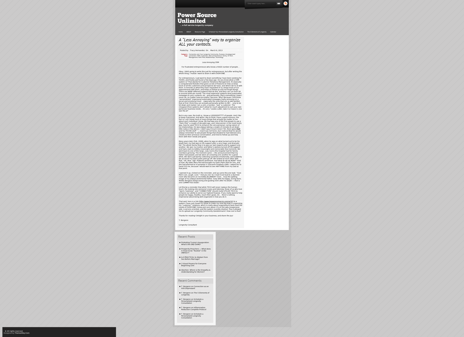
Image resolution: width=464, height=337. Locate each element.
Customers (204, 56)
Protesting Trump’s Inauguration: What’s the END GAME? (195, 243)
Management (193, 57)
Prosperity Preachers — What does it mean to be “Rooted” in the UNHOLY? (196, 251)
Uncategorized (230, 54)
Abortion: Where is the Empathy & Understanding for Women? (195, 271)
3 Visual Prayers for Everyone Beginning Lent (193, 264)
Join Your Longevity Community (207, 54)
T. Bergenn (186, 286)
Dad (210, 56)
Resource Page (200, 32)
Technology (219, 57)
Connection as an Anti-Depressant (195, 287)
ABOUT (188, 32)
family (225, 56)
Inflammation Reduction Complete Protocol (193, 308)
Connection (192, 54)
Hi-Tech (230, 56)
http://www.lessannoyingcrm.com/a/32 (216, 201)
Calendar (273, 32)
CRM (198, 56)
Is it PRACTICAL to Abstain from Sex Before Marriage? (194, 258)
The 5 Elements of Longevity (256, 32)
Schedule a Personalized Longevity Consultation (192, 301)
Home (181, 32)
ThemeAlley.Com (22, 333)
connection (192, 56)
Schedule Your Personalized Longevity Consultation (226, 32)
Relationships (210, 57)
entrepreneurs (217, 56)
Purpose (222, 54)
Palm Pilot (201, 57)
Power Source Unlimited (197, 18)
